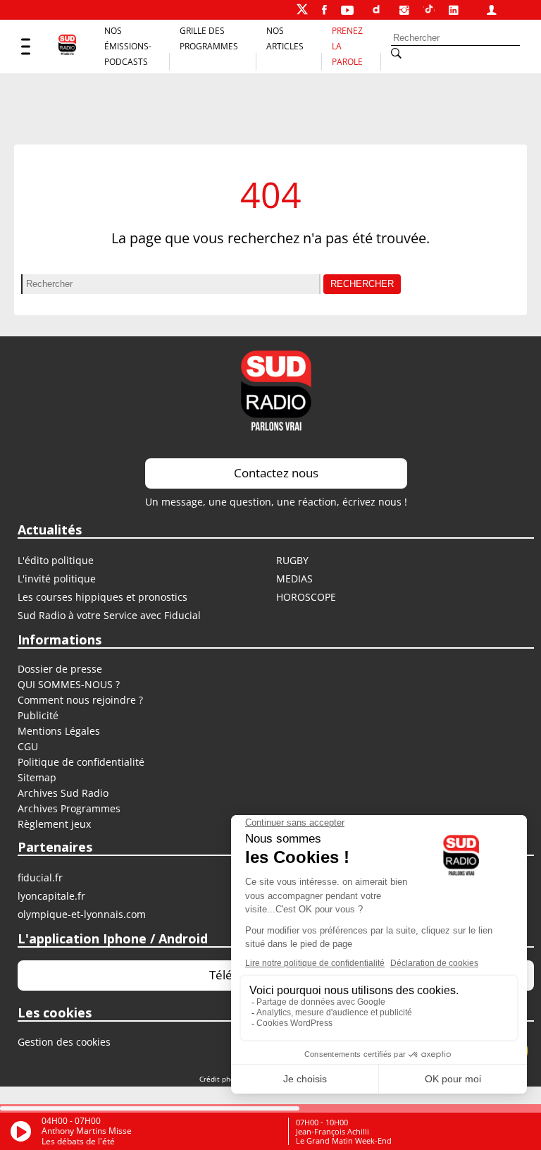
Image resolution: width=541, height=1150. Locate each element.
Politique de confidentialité (81, 762)
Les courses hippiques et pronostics (102, 597)
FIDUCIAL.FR (40, 877)
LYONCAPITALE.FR (51, 896)
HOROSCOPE (306, 597)
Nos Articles (285, 38)
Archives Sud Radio (63, 793)
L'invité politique (57, 578)
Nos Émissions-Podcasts (127, 46)
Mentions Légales (59, 731)
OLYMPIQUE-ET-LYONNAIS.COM (82, 914)
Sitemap (37, 777)
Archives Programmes (69, 808)
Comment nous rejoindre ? (82, 699)
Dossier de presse (60, 668)
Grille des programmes (209, 38)
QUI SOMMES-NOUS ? (69, 684)
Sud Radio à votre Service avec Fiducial (109, 615)
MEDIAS (294, 578)
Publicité (38, 715)
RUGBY (292, 560)
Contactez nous (276, 473)
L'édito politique (56, 560)
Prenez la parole (347, 46)
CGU (28, 746)
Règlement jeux (54, 824)
